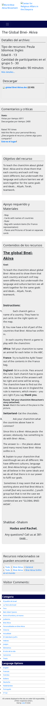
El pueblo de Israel (10, 601)
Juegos (5, 644)
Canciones (7, 655)
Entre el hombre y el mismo (13, 615)
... (8, 72)
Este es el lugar (8, 141)
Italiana (6, 678)
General (29, 567)
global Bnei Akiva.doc (16, 87)
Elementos (7, 648)
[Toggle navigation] (7, 24)
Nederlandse (8, 686)
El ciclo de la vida (9, 651)
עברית (5, 693)
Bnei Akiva (7, 623)
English (6, 668)
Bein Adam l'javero (10, 612)
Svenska (6, 675)
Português (7, 689)
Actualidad (7, 633)
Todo (7, 567)
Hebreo (6, 640)
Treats (5, 658)
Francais (6, 671)
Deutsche (6, 682)
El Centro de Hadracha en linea (23, 16)
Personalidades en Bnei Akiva (14, 626)
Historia (6, 630)
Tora (4, 608)
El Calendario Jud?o (10, 637)
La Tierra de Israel (9, 605)
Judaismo (6, 619)
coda (23, 703)
